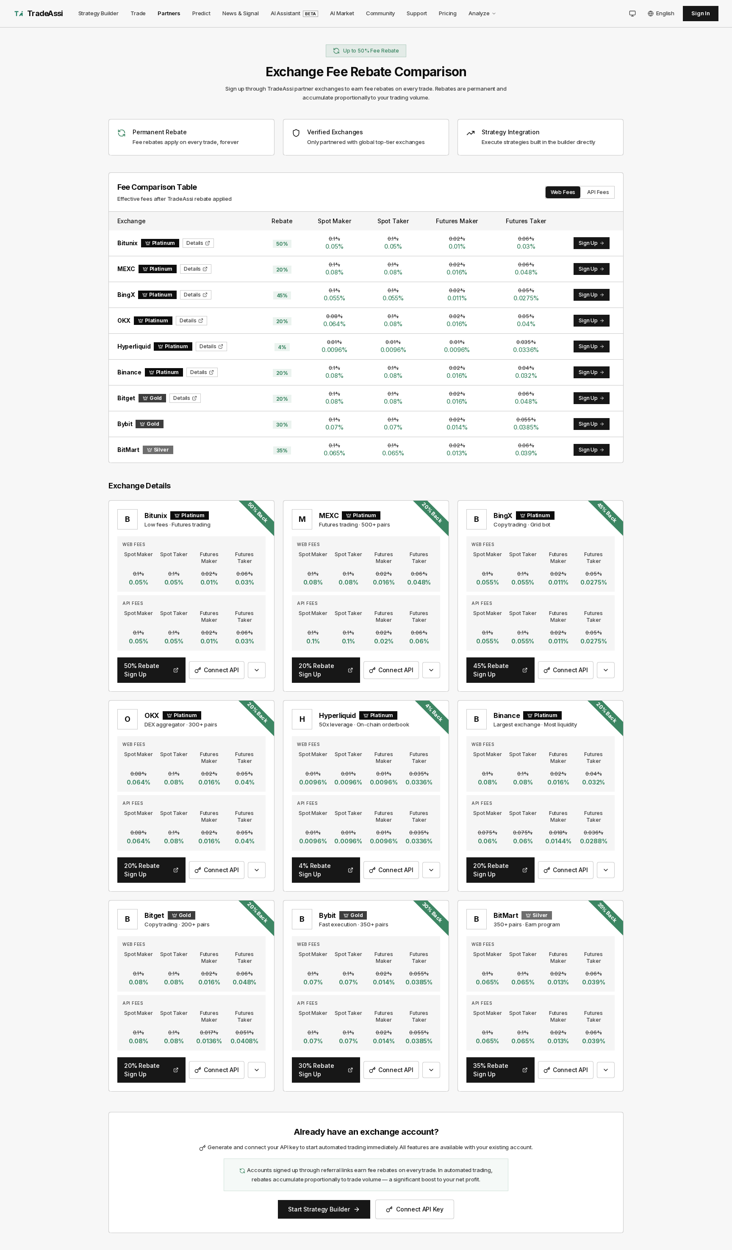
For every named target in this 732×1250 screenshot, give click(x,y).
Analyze (479, 13)
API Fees (598, 192)
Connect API (221, 670)
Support (417, 13)
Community (380, 13)
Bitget (154, 915)
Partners (169, 13)
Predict (201, 13)
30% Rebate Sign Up (316, 1070)
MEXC (328, 515)
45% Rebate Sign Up (490, 670)
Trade (138, 13)
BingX (503, 515)
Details (194, 243)
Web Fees (563, 192)
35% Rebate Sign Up (490, 1070)
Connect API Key (420, 1209)
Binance (507, 715)
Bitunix (155, 515)
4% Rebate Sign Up (315, 870)
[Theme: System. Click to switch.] (632, 13)
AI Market (342, 13)
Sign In (700, 13)
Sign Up (588, 243)
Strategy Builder (98, 13)
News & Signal (240, 13)
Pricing (448, 13)
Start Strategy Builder (318, 1209)
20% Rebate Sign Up (316, 670)
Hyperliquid (337, 715)
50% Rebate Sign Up (141, 670)
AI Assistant (293, 13)
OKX (151, 715)
